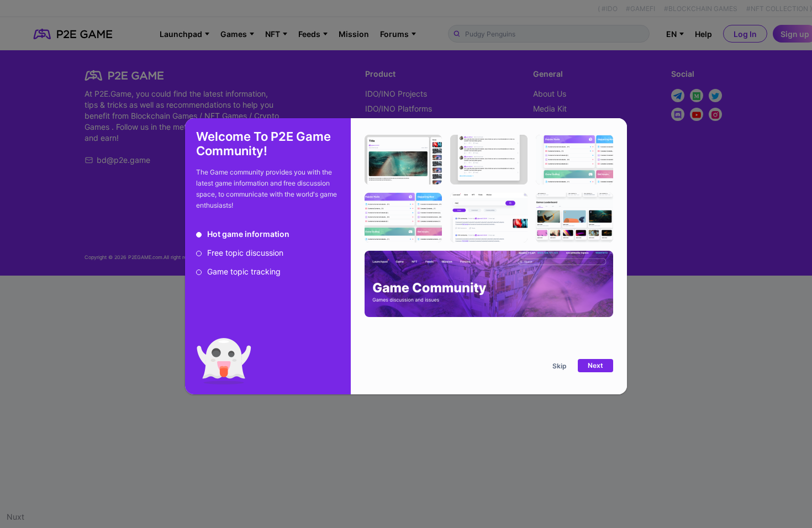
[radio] (242, 234)
